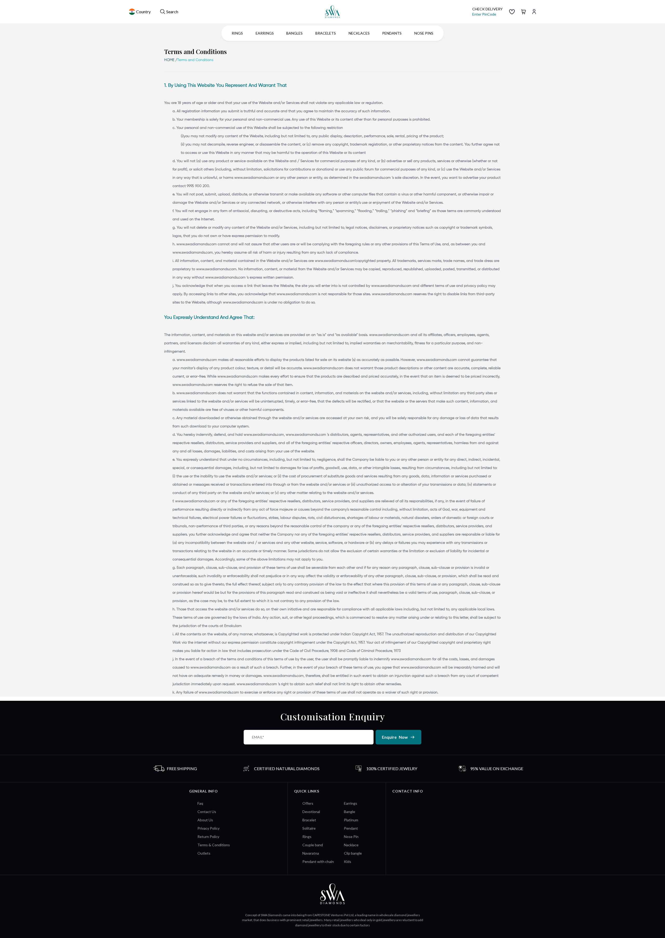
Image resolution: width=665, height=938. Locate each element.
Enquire (395, 737)
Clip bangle (353, 853)
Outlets (203, 853)
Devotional (311, 811)
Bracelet (309, 820)
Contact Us (206, 811)
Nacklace (351, 845)
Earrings (350, 803)
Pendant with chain (318, 861)
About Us (205, 820)
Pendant (351, 828)
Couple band (312, 845)
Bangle (349, 811)
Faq (200, 803)
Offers (307, 803)
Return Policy (208, 836)
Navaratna (310, 853)
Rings (306, 836)
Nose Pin (351, 836)
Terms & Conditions (213, 845)
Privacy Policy (208, 828)
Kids (347, 861)
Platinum (351, 820)
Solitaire (309, 828)
